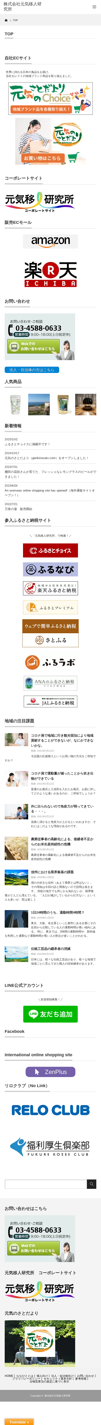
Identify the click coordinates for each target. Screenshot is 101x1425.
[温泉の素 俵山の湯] (15, 404)
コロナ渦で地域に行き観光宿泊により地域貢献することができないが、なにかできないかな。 (62, 740)
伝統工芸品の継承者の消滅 (50, 949)
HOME (9, 1375)
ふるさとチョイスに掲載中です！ (27, 444)
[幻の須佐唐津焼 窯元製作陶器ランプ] (86, 404)
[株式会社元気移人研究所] (24, 7)
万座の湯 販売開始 (18, 509)
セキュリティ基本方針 (58, 1378)
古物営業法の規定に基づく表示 (49, 1381)
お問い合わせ (85, 1375)
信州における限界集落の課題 (52, 872)
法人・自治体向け (62, 1375)
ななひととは (24, 1375)
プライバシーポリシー (26, 1378)
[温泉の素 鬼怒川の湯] (62, 404)
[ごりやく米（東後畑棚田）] (39, 404)
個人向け (42, 1375)
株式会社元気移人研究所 (57, 1395)
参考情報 (80, 1378)
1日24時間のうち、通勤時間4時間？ (58, 912)
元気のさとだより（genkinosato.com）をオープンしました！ (47, 458)
